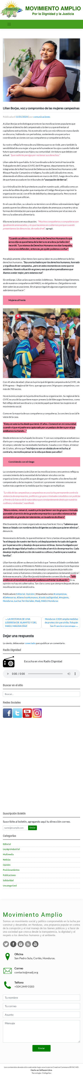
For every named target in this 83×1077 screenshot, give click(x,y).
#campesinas (60, 593)
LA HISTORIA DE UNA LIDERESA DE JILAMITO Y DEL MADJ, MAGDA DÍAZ (21, 622)
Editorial (20, 593)
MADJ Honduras (49, 600)
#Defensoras (9, 597)
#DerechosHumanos (27, 597)
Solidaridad (8, 880)
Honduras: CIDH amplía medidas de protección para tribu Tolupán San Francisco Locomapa (61, 622)
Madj (37, 600)
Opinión (30, 593)
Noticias (7, 859)
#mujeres (64, 597)
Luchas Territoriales (24, 600)
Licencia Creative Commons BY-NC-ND (62, 1067)
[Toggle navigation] (9, 24)
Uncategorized (10, 885)
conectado (30, 643)
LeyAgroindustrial (11, 849)
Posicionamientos (11, 870)
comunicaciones (41, 116)
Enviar (33, 827)
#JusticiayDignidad (48, 597)
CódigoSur (46, 1073)
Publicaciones (9, 875)
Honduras (8, 600)
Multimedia (8, 854)
